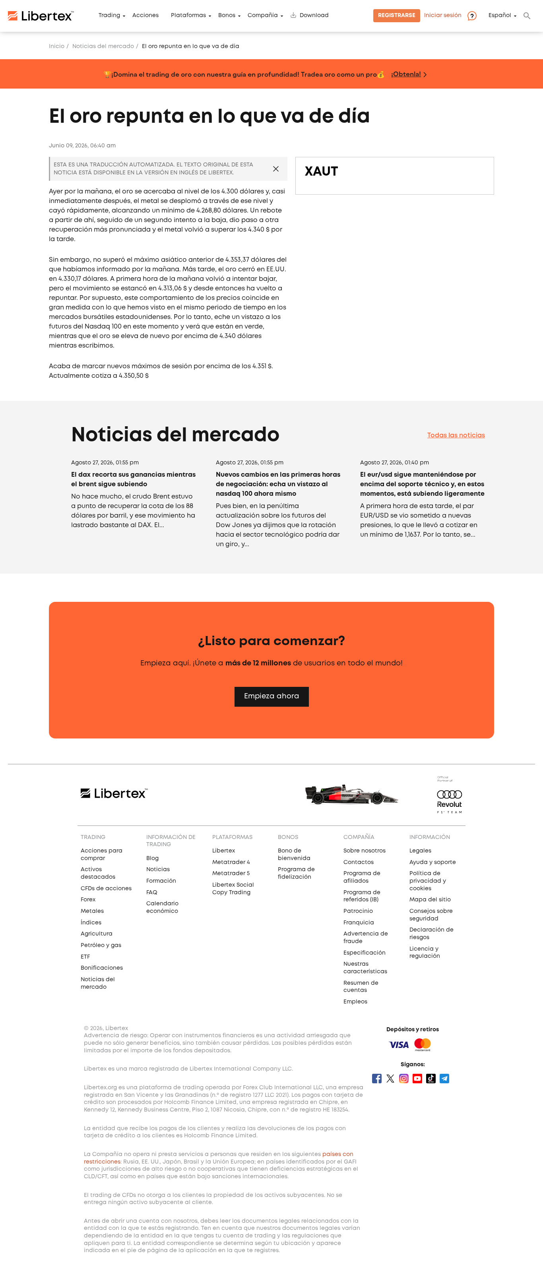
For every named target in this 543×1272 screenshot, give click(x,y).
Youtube (417, 1078)
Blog (152, 858)
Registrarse (396, 16)
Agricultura (96, 934)
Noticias (158, 869)
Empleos (355, 1001)
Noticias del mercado (103, 46)
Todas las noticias (456, 436)
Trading (109, 16)
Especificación (364, 953)
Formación (161, 881)
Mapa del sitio (430, 899)
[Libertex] (41, 16)
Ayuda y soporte (432, 862)
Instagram (404, 1078)
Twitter (390, 1078)
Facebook (377, 1078)
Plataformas (188, 16)
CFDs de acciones (106, 888)
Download (314, 16)
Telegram (444, 1078)
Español (500, 16)
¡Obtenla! (406, 73)
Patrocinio (358, 911)
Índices (91, 922)
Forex (88, 899)
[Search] (527, 16)
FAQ (151, 892)
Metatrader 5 (231, 873)
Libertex (223, 851)
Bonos (226, 16)
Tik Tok (431, 1078)
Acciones (145, 16)
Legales (420, 851)
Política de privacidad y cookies (427, 881)
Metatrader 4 (231, 862)
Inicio (56, 46)
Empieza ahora (271, 696)
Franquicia (358, 922)
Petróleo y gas (101, 945)
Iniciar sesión (443, 16)
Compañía (263, 16)
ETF (85, 957)
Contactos (358, 862)
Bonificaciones (102, 968)
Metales (92, 911)
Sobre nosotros (364, 851)
